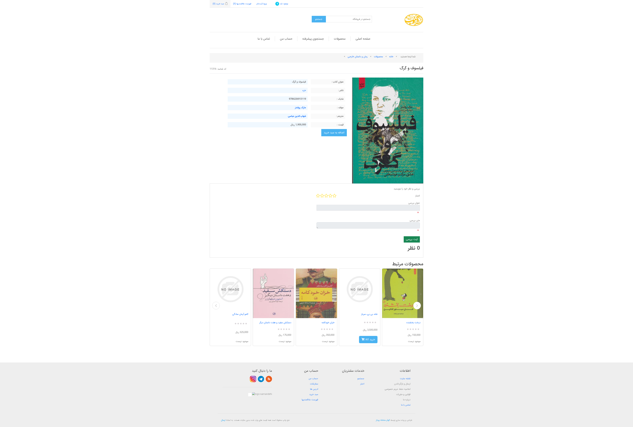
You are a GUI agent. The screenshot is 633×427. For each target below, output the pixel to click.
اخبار (362, 384)
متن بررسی (415, 220)
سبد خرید (313, 394)
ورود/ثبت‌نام (261, 3)
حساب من (286, 38)
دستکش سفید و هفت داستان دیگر (275, 322)
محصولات (340, 38)
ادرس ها (314, 389)
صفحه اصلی (363, 38)
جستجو (360, 378)
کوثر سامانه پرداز (383, 420)
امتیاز (417, 195)
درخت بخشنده (414, 322)
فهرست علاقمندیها (310, 399)
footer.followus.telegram (261, 379)
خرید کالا (369, 339)
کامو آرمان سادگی (240, 314)
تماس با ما (263, 38)
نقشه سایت (405, 378)
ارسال (223, 420)
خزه (304, 90)
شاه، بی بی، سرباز (369, 314)
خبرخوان (269, 379)
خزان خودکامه (328, 322)
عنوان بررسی (414, 203)
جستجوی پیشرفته (313, 38)
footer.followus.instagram (253, 379)
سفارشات (314, 384)
